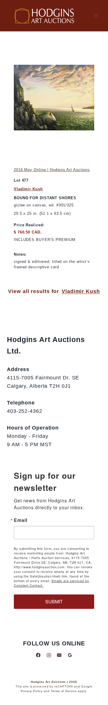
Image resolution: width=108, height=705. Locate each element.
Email (20, 520)
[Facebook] (38, 655)
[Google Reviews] (69, 655)
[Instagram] (48, 655)
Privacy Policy (32, 691)
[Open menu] (95, 15)
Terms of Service (64, 691)
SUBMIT (54, 601)
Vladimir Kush (28, 189)
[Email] (59, 655)
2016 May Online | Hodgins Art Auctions (52, 170)
